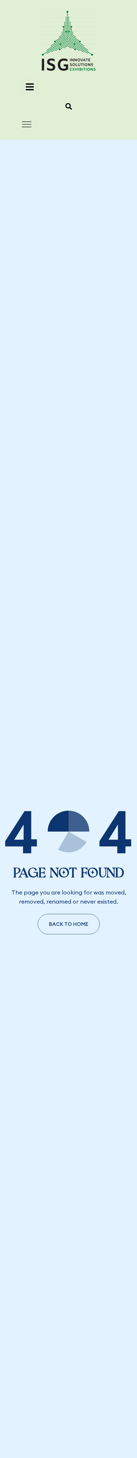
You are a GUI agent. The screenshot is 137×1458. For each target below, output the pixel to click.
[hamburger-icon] (30, 86)
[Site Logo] (68, 40)
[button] (68, 107)
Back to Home (68, 924)
